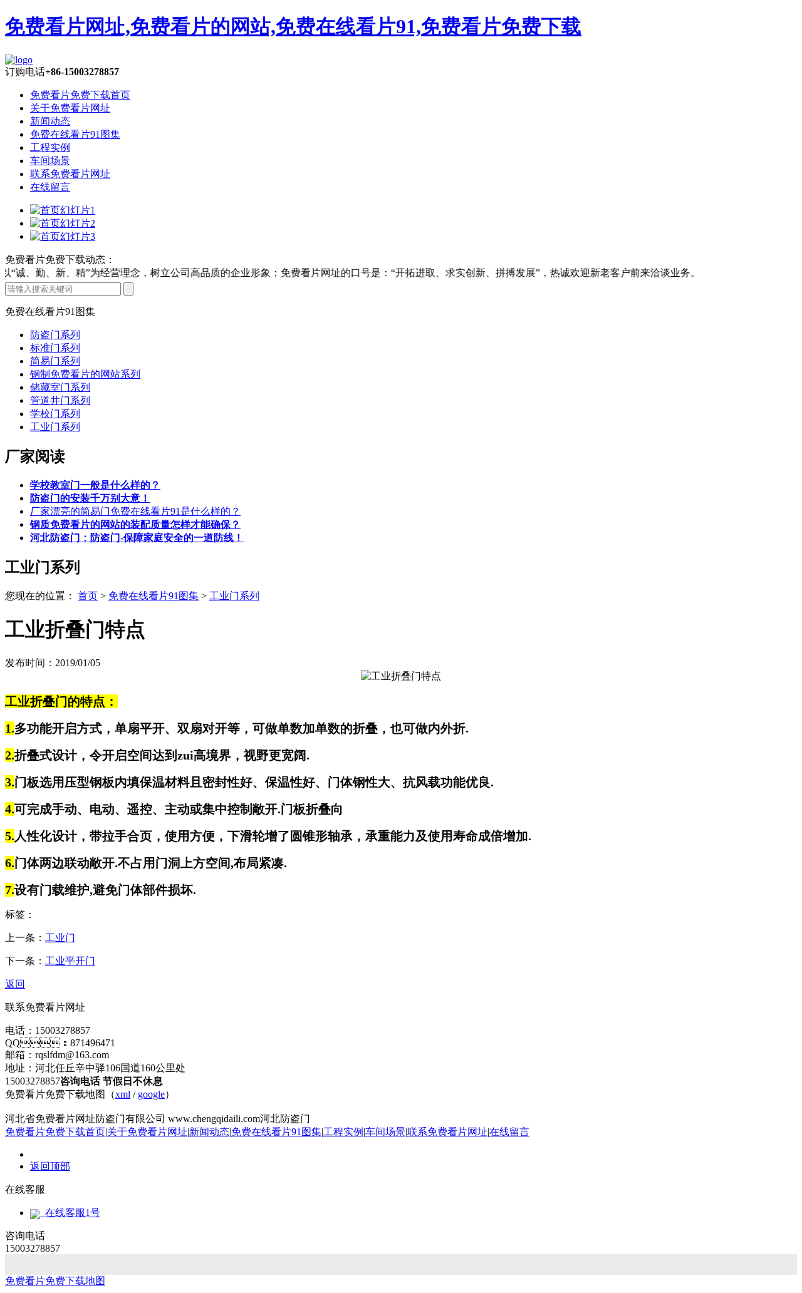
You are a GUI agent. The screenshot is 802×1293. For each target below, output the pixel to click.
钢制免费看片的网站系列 (85, 374)
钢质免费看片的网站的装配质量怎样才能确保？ (135, 524)
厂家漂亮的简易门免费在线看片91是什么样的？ (135, 511)
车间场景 (50, 160)
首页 (88, 595)
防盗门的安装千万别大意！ (90, 498)
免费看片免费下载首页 (80, 95)
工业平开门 (70, 961)
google (151, 1094)
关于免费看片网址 (70, 108)
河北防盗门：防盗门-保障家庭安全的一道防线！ (137, 537)
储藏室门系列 (60, 387)
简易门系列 (55, 361)
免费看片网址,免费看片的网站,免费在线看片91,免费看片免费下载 (293, 26)
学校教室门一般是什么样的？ (95, 485)
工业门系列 (55, 426)
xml (122, 1094)
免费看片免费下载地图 (55, 1280)
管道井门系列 (60, 400)
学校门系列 (55, 413)
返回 (15, 984)
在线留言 (50, 187)
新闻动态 (50, 121)
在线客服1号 (70, 1212)
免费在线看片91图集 (75, 134)
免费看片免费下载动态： (60, 259)
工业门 (60, 937)
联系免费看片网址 (70, 173)
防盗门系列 (55, 334)
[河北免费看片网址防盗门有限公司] (19, 59)
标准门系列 (55, 348)
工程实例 (50, 147)
